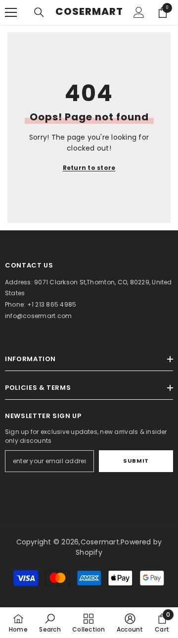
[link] (49, 622)
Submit (135, 461)
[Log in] (139, 12)
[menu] (11, 12)
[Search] (39, 12)
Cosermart (100, 542)
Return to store (89, 167)
